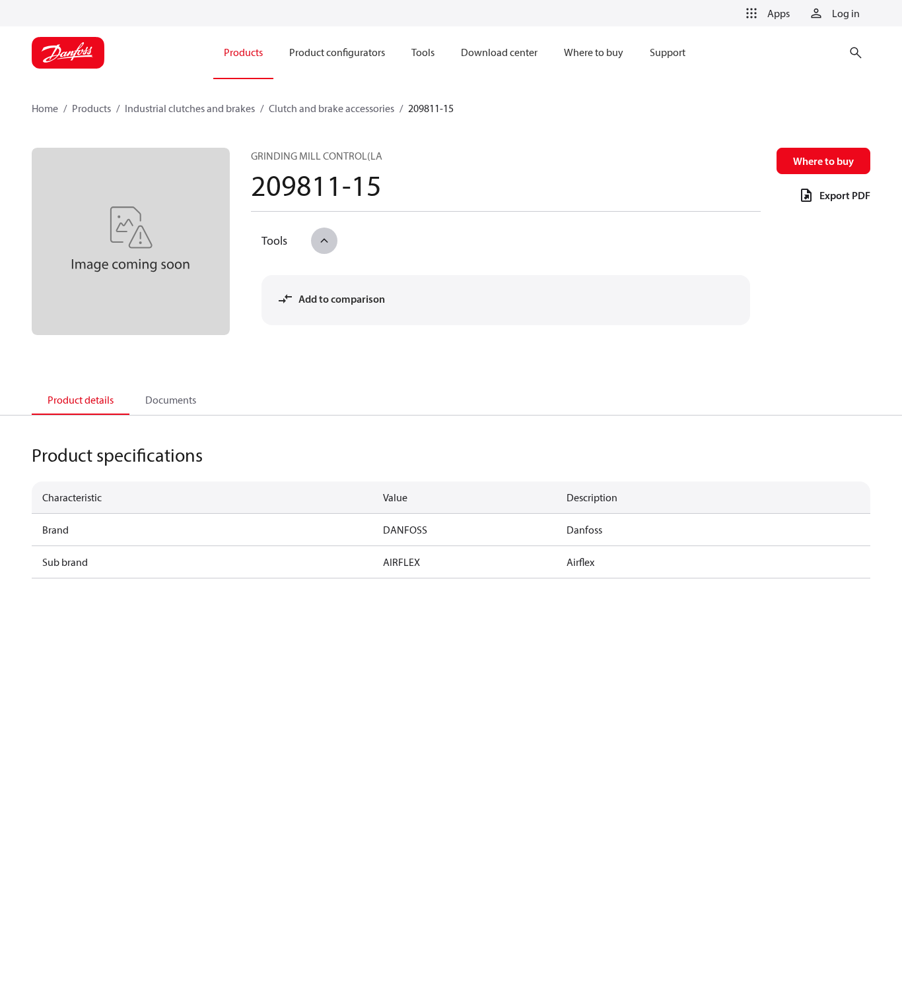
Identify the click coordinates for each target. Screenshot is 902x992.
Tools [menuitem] (422, 52)
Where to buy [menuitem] (593, 52)
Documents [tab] (170, 399)
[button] (765, 13)
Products (91, 108)
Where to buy (823, 161)
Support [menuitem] (667, 52)
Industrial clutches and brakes (190, 108)
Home (45, 108)
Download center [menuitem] (499, 52)
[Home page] (68, 53)
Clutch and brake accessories (331, 108)
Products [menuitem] (243, 52)
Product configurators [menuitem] (337, 52)
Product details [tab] (81, 399)
